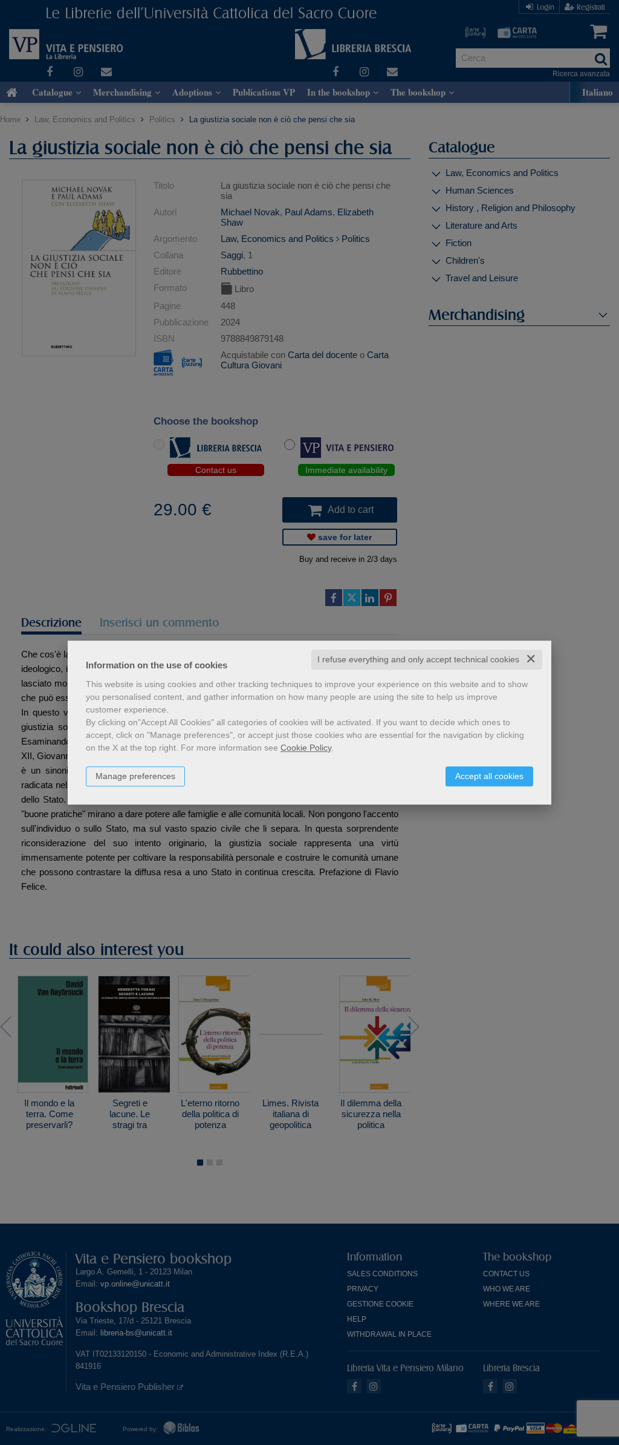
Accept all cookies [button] (489, 776)
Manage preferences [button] (135, 776)
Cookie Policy (305, 747)
